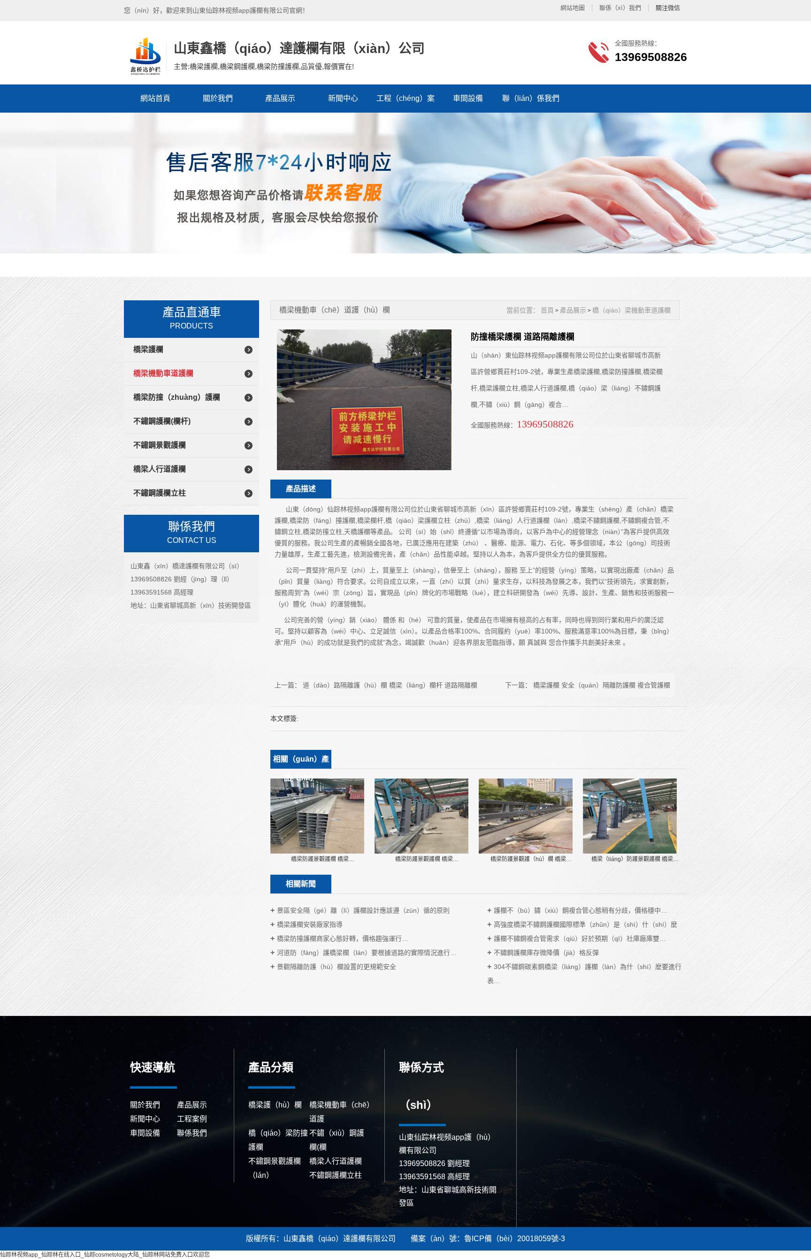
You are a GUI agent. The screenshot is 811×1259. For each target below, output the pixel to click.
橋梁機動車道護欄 (163, 373)
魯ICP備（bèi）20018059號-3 (514, 1239)
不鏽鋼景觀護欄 (159, 445)
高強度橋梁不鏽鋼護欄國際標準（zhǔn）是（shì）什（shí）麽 (585, 924)
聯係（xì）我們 (620, 7)
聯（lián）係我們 (530, 98)
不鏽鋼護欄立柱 (159, 493)
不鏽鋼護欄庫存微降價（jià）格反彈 (546, 952)
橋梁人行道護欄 (159, 469)
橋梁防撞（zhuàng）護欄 (176, 397)
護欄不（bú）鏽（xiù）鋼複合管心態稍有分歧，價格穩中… (580, 910)
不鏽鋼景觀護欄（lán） (274, 1168)
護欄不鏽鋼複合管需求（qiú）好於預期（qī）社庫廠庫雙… (580, 938)
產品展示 (280, 98)
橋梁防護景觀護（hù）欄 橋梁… (531, 859)
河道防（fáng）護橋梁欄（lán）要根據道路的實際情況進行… (367, 952)
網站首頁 (155, 98)
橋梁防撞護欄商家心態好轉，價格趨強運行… (342, 938)
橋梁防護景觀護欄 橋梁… (322, 859)
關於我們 (218, 98)
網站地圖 (572, 7)
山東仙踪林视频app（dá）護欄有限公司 (144, 56)
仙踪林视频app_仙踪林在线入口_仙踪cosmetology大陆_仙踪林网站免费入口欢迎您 (105, 1254)
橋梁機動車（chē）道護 (339, 1112)
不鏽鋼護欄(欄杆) (162, 421)
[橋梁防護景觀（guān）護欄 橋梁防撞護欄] (421, 815)
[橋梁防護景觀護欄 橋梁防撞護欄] (526, 815)
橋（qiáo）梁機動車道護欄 (631, 310)
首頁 (547, 310)
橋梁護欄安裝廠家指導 (310, 924)
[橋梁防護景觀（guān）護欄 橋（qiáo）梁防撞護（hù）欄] (317, 815)
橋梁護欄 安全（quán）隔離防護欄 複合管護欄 (601, 685)
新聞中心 (343, 98)
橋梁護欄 (148, 349)
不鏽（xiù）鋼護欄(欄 (336, 1140)
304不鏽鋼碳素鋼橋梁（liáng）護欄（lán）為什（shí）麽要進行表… (584, 973)
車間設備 (468, 98)
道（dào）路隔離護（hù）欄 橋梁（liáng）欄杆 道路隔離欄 (390, 685)
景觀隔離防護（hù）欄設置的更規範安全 (336, 966)
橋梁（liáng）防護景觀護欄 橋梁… (635, 859)
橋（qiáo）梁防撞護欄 (278, 1140)
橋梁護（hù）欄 (275, 1105)
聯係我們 (192, 1133)
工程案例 (192, 1119)
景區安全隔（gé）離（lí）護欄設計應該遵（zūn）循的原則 (363, 910)
